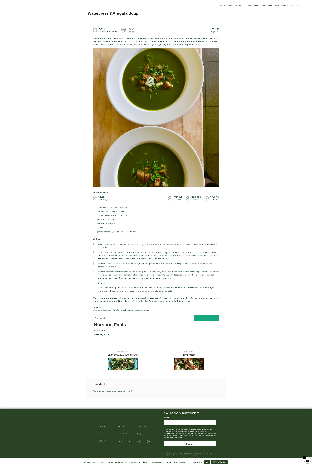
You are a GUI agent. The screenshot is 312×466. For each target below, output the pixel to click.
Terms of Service (187, 455)
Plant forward (118, 310)
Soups (136, 310)
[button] (131, 30)
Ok (207, 462)
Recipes (129, 310)
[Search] (206, 318)
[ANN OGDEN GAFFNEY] (4, 5)
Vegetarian (145, 310)
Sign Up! (190, 444)
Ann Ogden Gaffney (108, 31)
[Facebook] (149, 441)
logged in (109, 391)
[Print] (123, 30)
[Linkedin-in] (120, 441)
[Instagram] (139, 441)
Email (166, 417)
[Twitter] (129, 441)
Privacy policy (219, 462)
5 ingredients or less (102, 310)
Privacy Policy (173, 455)
